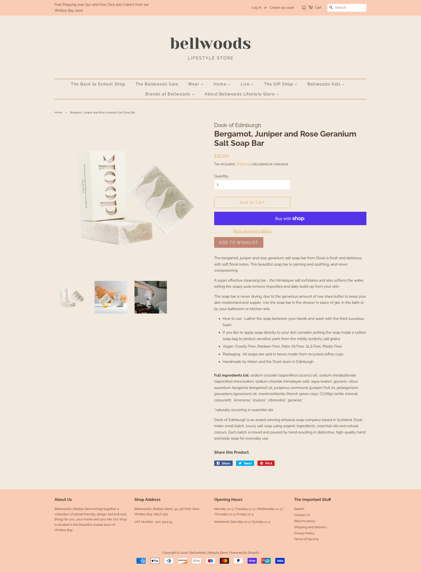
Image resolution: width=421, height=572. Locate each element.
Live (246, 84)
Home (221, 84)
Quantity (221, 176)
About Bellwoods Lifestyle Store (240, 94)
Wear (194, 84)
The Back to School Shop (98, 84)
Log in (256, 7)
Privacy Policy (304, 533)
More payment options (252, 231)
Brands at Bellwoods (168, 94)
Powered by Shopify (244, 552)
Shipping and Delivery (310, 527)
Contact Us (302, 515)
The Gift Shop (279, 84)
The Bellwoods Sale (156, 84)
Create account (281, 7)
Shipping (243, 164)
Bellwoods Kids (324, 84)
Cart (318, 7)
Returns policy (304, 521)
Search (299, 509)
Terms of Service (306, 539)
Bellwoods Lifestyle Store (209, 552)
